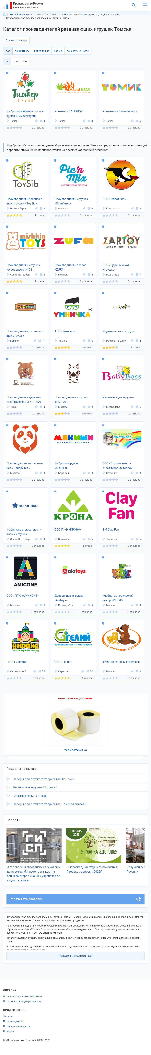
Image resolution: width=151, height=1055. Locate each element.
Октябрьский (18, 671)
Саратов (63, 671)
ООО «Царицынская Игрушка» (115, 267)
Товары (7, 1016)
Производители (12, 1021)
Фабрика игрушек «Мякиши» (66, 466)
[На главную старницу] (4, 14)
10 (91, 671)
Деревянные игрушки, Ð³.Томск (34, 787)
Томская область (46, 14)
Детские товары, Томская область (100, 14)
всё (8, 50)
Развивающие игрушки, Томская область (119, 14)
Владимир (64, 539)
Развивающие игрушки (82, 14)
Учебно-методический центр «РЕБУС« (118, 598)
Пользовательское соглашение (22, 996)
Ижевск (63, 274)
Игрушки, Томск (114, 14)
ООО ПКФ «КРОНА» (67, 529)
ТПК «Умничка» (65, 331)
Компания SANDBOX (68, 111)
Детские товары (61, 14)
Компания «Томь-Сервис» (119, 111)
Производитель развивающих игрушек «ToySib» (24, 201)
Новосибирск (18, 208)
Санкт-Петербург (20, 274)
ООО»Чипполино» (114, 199)
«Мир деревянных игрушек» (121, 662)
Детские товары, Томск (105, 14)
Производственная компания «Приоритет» (24, 466)
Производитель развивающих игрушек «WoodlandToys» (24, 333)
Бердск (14, 340)
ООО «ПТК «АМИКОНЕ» (22, 595)
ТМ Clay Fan (110, 529)
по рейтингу (22, 50)
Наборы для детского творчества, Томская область (49, 804)
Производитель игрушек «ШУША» (71, 400)
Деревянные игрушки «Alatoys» (69, 598)
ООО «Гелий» (63, 662)
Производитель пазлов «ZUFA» (70, 267)
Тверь (13, 406)
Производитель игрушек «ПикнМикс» (71, 201)
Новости (8, 1031)
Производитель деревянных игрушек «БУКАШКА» (23, 400)
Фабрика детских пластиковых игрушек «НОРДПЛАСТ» (24, 532)
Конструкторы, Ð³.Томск (30, 796)
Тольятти (111, 539)
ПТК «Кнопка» (16, 662)
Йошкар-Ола (66, 605)
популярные (41, 50)
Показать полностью (75, 955)
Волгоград (112, 274)
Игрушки (66, 14)
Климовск (112, 208)
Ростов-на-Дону (116, 340)
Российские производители (25, 14)
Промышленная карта (16, 1026)
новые (58, 50)
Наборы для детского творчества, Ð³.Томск (44, 779)
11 (43, 340)
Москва (63, 208)
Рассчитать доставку (26, 899)
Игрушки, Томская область (110, 14)
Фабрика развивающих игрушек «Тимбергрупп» (24, 114)
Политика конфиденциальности (22, 1001)
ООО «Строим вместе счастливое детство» (117, 466)
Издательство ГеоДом (118, 331)
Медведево (113, 406)
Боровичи (64, 473)
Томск (53, 14)
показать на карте (78, 50)
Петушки (111, 473)
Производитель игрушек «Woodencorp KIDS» (23, 267)
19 (43, 671)
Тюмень (62, 340)
